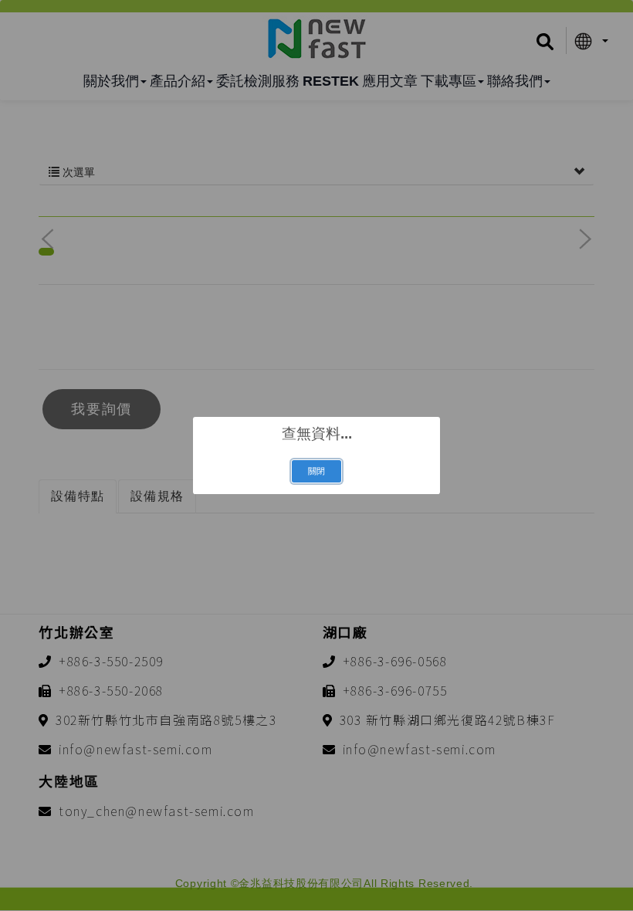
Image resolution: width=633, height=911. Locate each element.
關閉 (316, 471)
